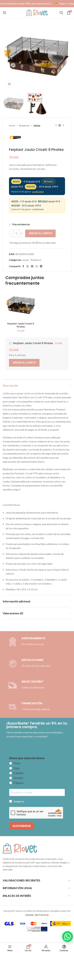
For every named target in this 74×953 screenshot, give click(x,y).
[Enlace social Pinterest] (32, 266)
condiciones (37, 191)
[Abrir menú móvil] (4, 12)
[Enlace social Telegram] (41, 266)
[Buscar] (61, 12)
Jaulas (36, 125)
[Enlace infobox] (28, 663)
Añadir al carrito (40, 233)
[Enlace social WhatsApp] (36, 266)
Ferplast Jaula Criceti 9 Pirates (20, 325)
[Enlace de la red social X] (27, 266)
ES (36, 915)
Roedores (24, 125)
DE (47, 915)
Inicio (12, 125)
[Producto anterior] (56, 125)
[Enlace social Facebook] (23, 266)
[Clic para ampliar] (9, 84)
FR (44, 915)
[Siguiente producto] (63, 125)
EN (42, 915)
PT (39, 915)
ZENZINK (29, 915)
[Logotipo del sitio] (37, 12)
